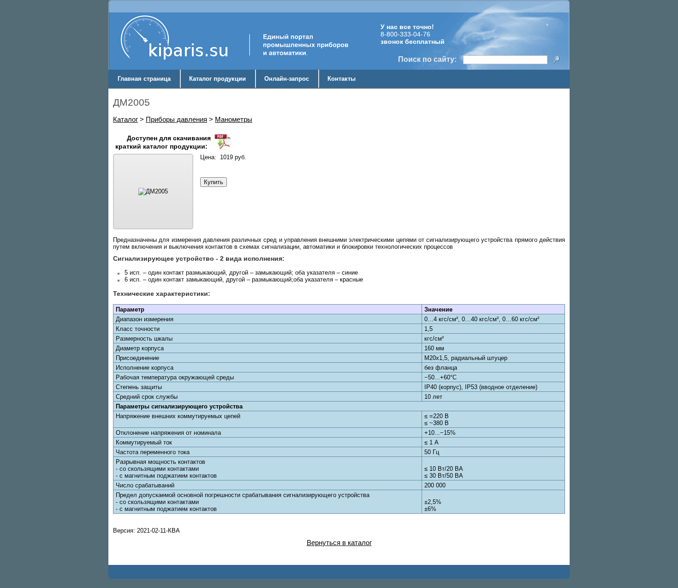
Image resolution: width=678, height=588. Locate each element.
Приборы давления (176, 119)
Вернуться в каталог (339, 542)
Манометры (233, 119)
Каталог (125, 119)
